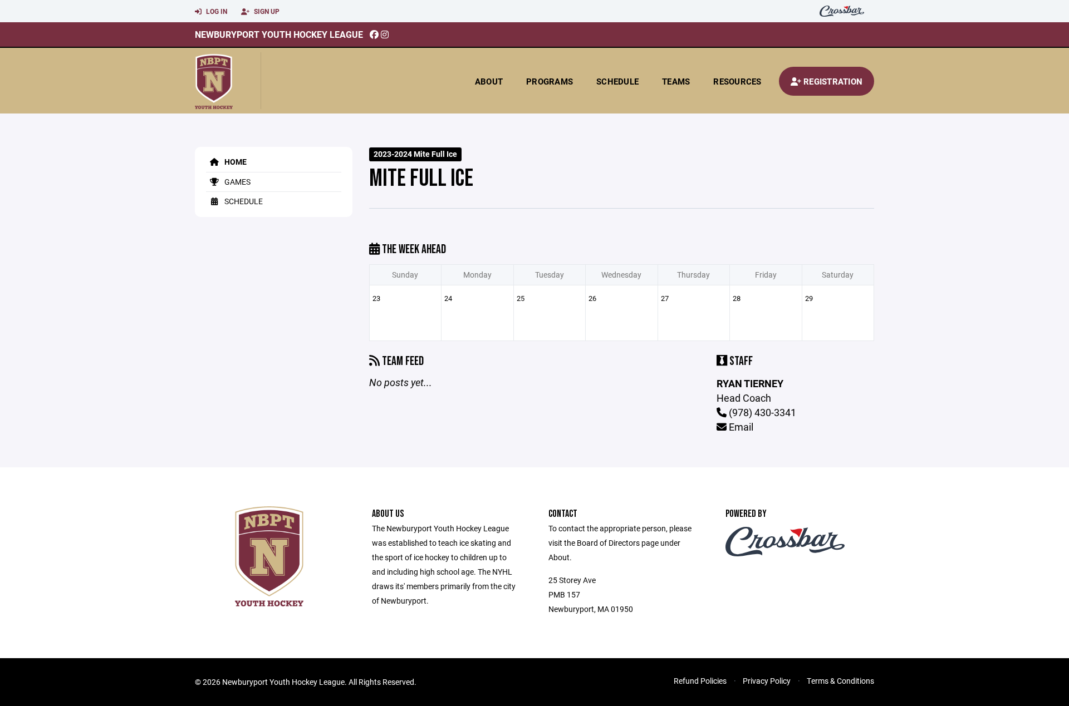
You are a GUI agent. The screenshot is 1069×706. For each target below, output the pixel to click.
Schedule (617, 81)
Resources (737, 81)
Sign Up (265, 11)
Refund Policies (700, 680)
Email (740, 426)
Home (235, 161)
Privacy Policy (767, 680)
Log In (215, 11)
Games (237, 181)
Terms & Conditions (840, 680)
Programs (549, 81)
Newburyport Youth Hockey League (279, 34)
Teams (676, 81)
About (489, 81)
